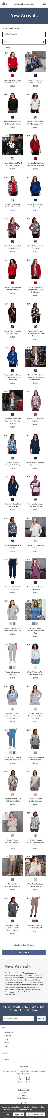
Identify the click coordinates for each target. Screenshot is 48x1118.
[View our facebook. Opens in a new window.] (21, 1103)
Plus (6, 1039)
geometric (16, 985)
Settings (6, 1114)
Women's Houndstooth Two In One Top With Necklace (12, 421)
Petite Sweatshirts (24, 1098)
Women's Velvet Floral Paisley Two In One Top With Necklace (35, 377)
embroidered (29, 973)
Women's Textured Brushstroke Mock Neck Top (35, 842)
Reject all (19, 1114)
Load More (24, 952)
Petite (7, 1043)
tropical (12, 987)
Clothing (8, 1036)
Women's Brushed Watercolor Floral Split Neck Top (35, 715)
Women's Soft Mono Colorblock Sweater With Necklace (35, 333)
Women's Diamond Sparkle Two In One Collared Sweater (13, 927)
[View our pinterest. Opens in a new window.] (25, 1103)
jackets (11, 992)
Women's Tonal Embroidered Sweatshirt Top (35, 630)
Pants (24, 1095)
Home (4, 28)
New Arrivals (9, 1032)
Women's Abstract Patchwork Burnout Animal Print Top (13, 715)
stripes (26, 975)
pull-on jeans (15, 977)
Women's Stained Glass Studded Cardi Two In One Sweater (12, 377)
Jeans (24, 1093)
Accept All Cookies (35, 1114)
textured (8, 975)
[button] (24, 1028)
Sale (6, 1046)
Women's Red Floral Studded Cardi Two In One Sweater (35, 289)
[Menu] (41, 3)
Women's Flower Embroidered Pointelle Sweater (12, 842)
